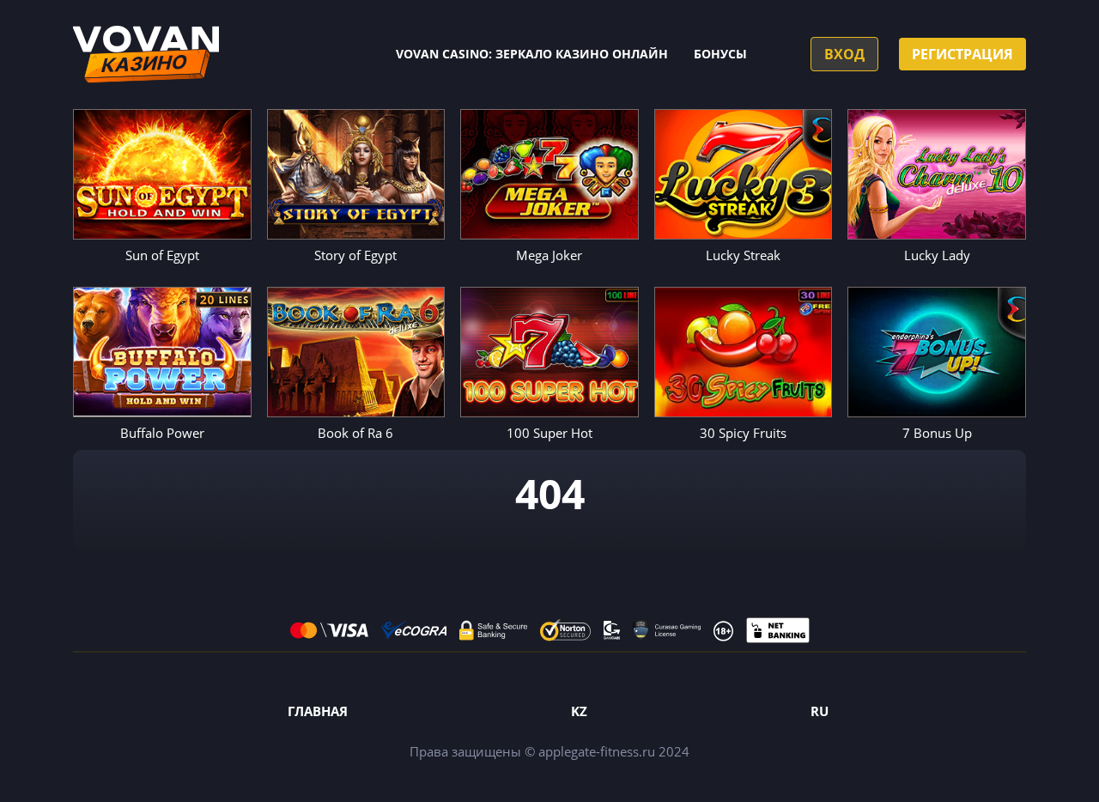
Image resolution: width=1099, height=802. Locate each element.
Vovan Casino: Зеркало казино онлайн (532, 54)
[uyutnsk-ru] (146, 54)
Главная (318, 711)
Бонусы (720, 54)
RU (820, 711)
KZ (579, 711)
